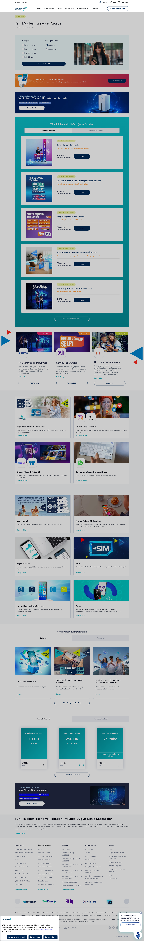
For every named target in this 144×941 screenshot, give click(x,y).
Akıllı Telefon (66, 849)
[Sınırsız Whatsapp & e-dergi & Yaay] (101, 452)
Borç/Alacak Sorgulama (94, 867)
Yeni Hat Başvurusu (45, 856)
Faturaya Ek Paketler (45, 870)
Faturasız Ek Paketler (46, 874)
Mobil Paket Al (90, 856)
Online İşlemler (90, 845)
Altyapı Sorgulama (116, 866)
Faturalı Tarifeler (48, 131)
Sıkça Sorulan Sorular (116, 853)
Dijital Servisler (82, 9)
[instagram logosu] (110, 927)
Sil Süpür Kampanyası (46, 884)
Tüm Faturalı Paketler (72, 775)
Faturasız (53, 49)
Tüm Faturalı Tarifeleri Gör (72, 319)
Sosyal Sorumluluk (21, 867)
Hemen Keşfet (130, 925)
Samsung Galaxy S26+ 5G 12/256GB (71, 860)
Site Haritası (113, 879)
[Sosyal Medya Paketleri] (120, 765)
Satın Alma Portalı (21, 874)
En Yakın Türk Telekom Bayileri (117, 870)
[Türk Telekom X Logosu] (117, 927)
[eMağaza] (29, 901)
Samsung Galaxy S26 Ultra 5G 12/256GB (72, 865)
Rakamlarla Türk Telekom (24, 853)
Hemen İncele (32, 108)
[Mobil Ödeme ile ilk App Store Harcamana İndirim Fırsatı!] (111, 661)
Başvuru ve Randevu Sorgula (92, 871)
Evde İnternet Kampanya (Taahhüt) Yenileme (94, 877)
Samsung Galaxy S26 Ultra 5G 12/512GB (72, 871)
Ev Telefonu (69, 9)
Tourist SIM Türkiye (45, 877)
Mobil (39, 9)
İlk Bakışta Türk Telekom (23, 849)
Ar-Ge (17, 860)
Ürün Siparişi (90, 860)
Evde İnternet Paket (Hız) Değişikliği (94, 883)
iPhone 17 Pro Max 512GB (71, 886)
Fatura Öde (89, 849)
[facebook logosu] (113, 927)
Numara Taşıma (44, 853)
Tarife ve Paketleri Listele (44, 64)
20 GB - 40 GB (30, 49)
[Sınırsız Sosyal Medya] (101, 407)
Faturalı (52, 45)
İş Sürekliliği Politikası (22, 881)
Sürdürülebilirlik (20, 877)
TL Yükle (88, 853)
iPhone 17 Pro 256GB (69, 882)
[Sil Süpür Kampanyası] (33, 661)
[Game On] (109, 902)
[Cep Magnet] (42, 505)
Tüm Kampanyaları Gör (72, 703)
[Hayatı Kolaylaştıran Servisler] (42, 590)
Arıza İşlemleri (90, 863)
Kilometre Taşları (21, 856)
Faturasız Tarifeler (101, 719)
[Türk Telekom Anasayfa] (21, 8)
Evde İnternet (49, 9)
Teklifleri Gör (34, 383)
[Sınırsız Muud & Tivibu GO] (42, 452)
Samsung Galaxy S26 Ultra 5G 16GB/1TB (72, 877)
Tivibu (59, 9)
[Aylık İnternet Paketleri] (43, 765)
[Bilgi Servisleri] (42, 548)
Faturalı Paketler (43, 719)
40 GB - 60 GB (30, 53)
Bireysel (17, 2)
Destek (111, 845)
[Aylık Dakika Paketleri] (81, 765)
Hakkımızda (19, 845)
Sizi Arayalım (117, 81)
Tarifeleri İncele (23, 435)
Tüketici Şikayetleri (115, 862)
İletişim (111, 875)
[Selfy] (69, 901)
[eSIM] (101, 548)
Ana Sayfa (18, 27)
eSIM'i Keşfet (32, 803)
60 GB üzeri (29, 57)
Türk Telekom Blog (21, 863)
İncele (19, 694)
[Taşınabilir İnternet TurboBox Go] (42, 407)
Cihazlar (95, 9)
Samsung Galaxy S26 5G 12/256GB (71, 854)
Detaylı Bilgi (23, 377)
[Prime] (89, 901)
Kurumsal (25, 2)
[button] (17, 901)
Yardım (111, 849)
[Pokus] (101, 590)
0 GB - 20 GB (30, 45)
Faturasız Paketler (96, 131)
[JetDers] (49, 901)
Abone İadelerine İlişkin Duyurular (117, 857)
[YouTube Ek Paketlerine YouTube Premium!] (72, 661)
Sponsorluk (19, 870)
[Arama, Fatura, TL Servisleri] (101, 505)
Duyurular (18, 884)
